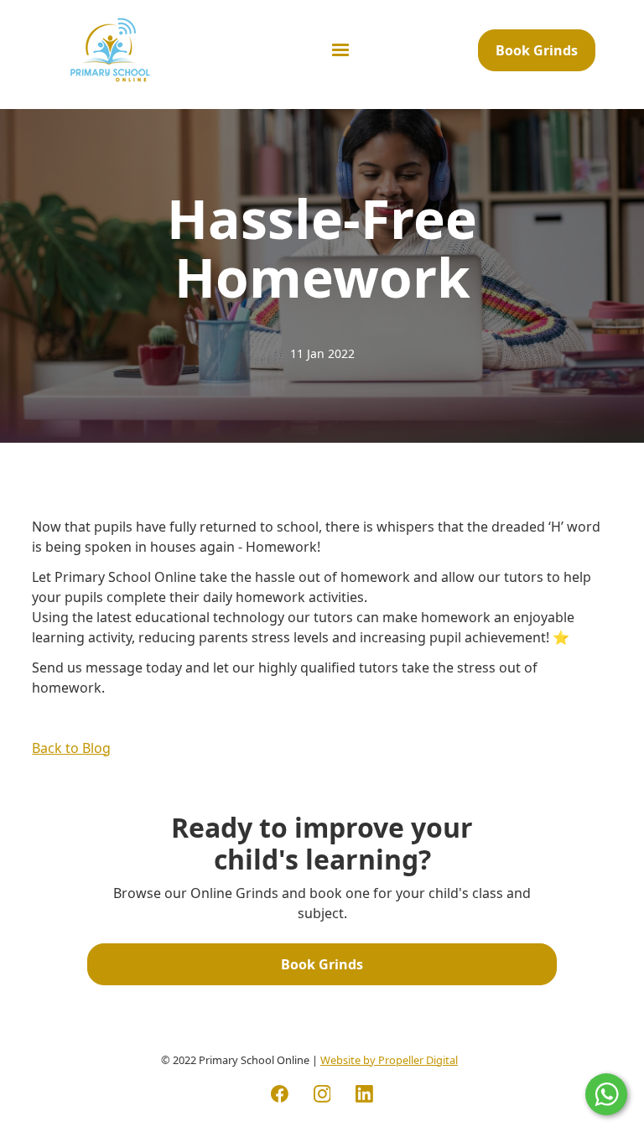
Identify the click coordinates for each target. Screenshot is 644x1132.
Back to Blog (71, 748)
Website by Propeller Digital (389, 1059)
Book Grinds (537, 50)
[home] (110, 50)
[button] (340, 50)
